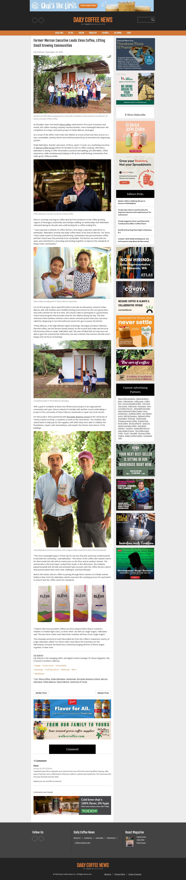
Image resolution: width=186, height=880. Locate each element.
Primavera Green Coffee (127, 421)
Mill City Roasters (130, 416)
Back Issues (141, 843)
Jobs (129, 33)
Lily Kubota (39, 52)
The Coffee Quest (142, 431)
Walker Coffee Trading (133, 436)
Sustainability (61, 665)
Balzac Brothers (142, 399)
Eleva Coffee (65, 124)
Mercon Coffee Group (45, 147)
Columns (118, 33)
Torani (126, 433)
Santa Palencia (63, 681)
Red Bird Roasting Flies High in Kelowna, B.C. (135, 231)
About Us (77, 838)
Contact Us (88, 838)
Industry (93, 33)
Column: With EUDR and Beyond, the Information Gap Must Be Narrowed (133, 240)
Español (105, 33)
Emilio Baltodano (58, 679)
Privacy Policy (120, 874)
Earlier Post (41, 693)
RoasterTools (143, 421)
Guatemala (71, 679)
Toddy (120, 433)
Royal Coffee (123, 423)
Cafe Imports (128, 401)
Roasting (59, 33)
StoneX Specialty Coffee (127, 426)
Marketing (65, 669)
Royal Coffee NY (135, 423)
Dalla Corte (132, 406)
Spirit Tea (146, 423)
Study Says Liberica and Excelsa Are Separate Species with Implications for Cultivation (134, 212)
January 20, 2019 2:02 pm (43, 768)
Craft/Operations (52, 669)
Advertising (111, 838)
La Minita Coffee (135, 413)
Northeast (39, 673)
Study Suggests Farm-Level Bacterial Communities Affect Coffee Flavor (133, 222)
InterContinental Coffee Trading (130, 411)
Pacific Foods (141, 418)
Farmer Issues (48, 665)
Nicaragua (38, 681)
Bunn (120, 401)
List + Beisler (147, 413)
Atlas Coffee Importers (126, 399)
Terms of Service (134, 874)
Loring (120, 416)
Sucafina (129, 428)
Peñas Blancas (49, 681)
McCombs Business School (78, 416)
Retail (71, 33)
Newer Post (103, 693)
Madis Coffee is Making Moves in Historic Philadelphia (131, 202)
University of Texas (78, 681)
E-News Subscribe (135, 114)
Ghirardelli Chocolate (142, 408)
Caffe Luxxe (138, 401)
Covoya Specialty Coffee (131, 404)
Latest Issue (141, 837)
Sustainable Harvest (141, 428)
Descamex (142, 406)
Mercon (104, 679)
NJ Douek (131, 418)
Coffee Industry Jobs (82, 843)
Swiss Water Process (126, 431)
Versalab (133, 433)
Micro (74, 669)
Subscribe (99, 838)
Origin (81, 33)
